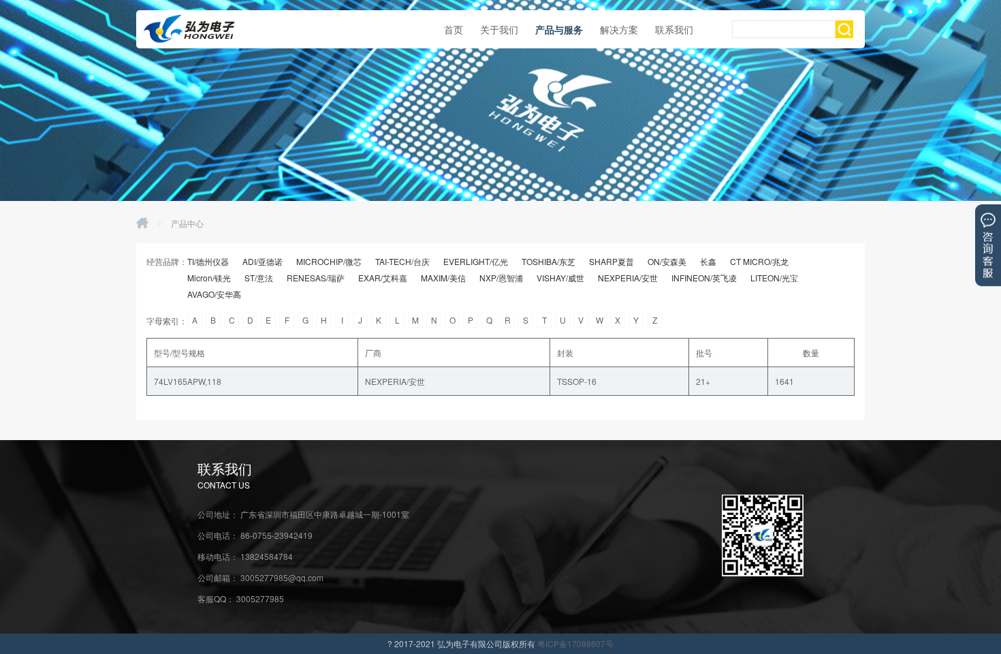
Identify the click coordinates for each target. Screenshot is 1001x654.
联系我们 (674, 29)
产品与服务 (559, 29)
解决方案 (619, 29)
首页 (453, 29)
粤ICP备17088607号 (575, 643)
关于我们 (499, 29)
